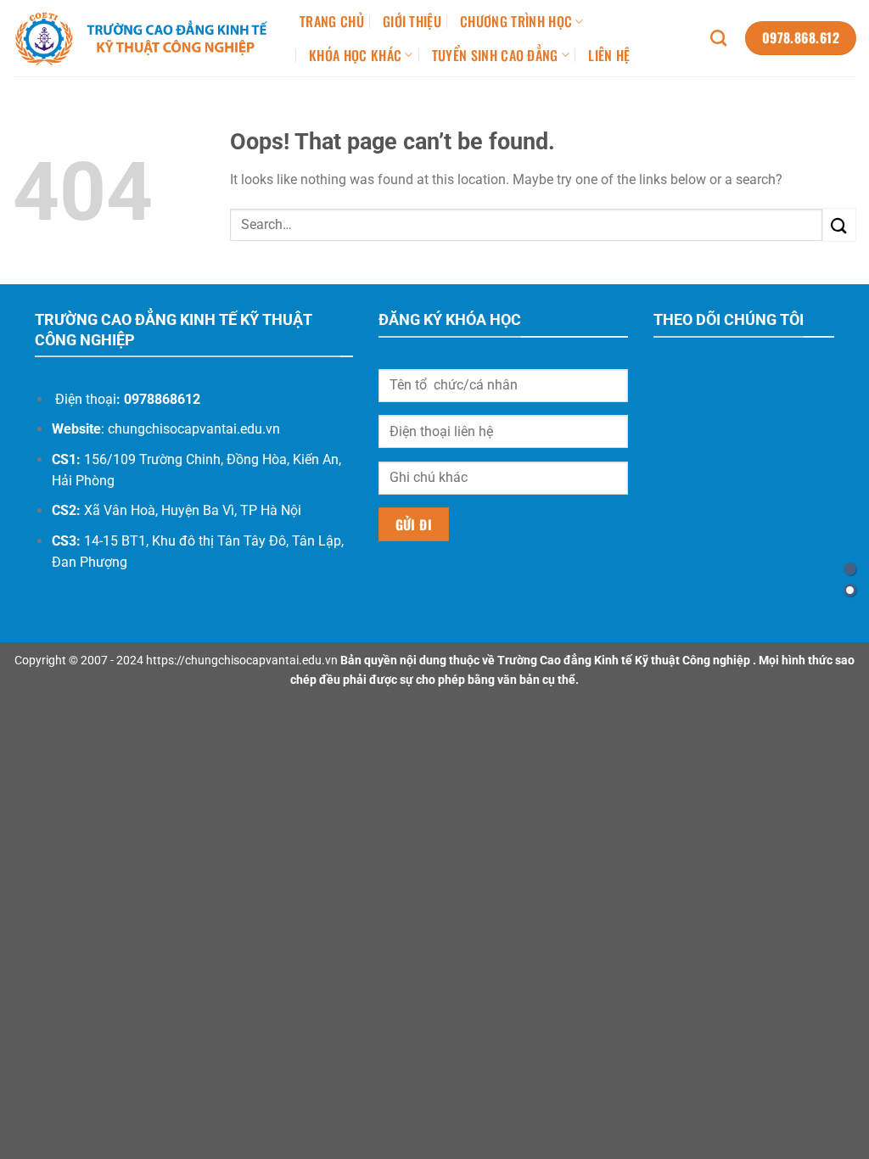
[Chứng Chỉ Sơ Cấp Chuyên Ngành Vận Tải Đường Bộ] (143, 38)
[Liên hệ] (850, 569)
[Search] (718, 38)
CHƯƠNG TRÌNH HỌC (516, 21)
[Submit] (839, 224)
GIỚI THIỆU (412, 21)
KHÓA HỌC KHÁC (355, 55)
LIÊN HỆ (609, 55)
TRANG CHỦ (332, 21)
